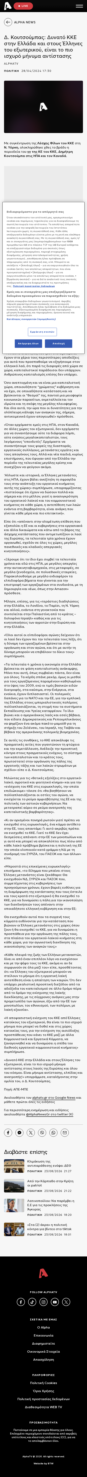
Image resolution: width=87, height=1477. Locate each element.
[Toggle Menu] (79, 6)
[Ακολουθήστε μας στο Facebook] (21, 1302)
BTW (50, 1463)
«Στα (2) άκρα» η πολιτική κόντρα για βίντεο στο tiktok (49, 1227)
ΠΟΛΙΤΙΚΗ (11, 71)
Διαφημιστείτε (43, 1343)
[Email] (65, 1133)
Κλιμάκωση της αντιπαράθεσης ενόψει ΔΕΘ (49, 1163)
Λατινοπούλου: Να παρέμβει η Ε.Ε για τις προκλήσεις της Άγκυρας (50, 1205)
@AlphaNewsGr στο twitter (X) (49, 1114)
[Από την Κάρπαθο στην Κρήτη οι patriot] (14, 1185)
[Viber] (42, 1133)
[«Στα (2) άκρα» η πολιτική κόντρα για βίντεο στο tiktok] (14, 1229)
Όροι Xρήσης (43, 1391)
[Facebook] (8, 1133)
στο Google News (61, 1097)
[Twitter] (31, 1133)
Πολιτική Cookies (43, 1383)
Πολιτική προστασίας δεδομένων (43, 1399)
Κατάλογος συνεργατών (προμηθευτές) (31, 319)
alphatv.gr (39, 1097)
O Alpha (43, 1327)
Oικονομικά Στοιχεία (43, 1351)
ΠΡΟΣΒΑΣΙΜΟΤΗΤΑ (43, 1422)
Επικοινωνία (43, 1335)
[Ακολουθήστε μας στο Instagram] (43, 1302)
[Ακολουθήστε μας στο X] (66, 1302)
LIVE (25, 6)
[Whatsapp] (53, 1133)
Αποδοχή (59, 343)
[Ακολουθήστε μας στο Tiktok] (32, 1302)
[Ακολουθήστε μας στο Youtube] (55, 1302)
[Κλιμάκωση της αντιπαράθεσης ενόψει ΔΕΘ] (14, 1166)
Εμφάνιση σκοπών (42, 331)
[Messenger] (19, 1133)
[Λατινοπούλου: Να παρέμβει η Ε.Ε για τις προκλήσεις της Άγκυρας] (14, 1205)
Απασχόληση (43, 1359)
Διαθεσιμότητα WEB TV (43, 1407)
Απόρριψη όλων (28, 343)
